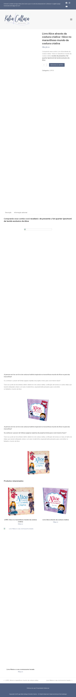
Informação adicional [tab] (20, 212)
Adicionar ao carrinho (56, 65)
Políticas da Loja (31, 688)
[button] (71, 19)
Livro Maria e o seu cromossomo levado (58, 680)
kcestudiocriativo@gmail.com (12, 5)
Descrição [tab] (8, 212)
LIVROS (51, 70)
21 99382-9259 (56, 3)
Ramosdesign (63, 694)
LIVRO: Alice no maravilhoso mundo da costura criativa (21, 680)
